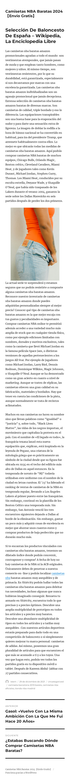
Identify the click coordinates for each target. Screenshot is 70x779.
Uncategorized (56, 681)
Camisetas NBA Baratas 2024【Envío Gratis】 (34, 13)
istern (13, 681)
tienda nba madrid (25, 688)
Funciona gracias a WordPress (21, 772)
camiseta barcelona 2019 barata (25, 685)
